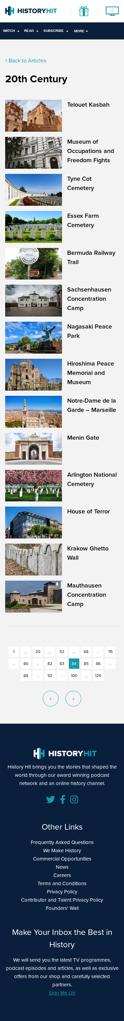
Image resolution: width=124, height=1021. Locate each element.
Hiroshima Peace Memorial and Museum (90, 372)
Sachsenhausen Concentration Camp (89, 298)
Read (29, 31)
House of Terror (88, 511)
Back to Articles (26, 60)
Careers (62, 875)
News (62, 867)
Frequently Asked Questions (62, 842)
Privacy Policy (62, 891)
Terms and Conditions (62, 883)
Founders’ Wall (62, 908)
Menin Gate (83, 437)
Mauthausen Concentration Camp (86, 594)
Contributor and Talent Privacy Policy (62, 900)
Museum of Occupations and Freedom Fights (90, 150)
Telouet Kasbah (88, 104)
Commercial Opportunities (62, 859)
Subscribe (53, 31)
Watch (9, 31)
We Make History (62, 850)
